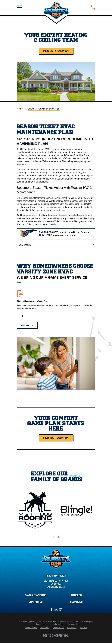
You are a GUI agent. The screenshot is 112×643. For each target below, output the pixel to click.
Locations (76, 601)
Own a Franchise (35, 595)
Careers (76, 595)
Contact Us (36, 601)
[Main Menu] (19, 7)
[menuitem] (31, 628)
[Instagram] (60, 609)
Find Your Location (56, 51)
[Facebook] (51, 609)
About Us (27, 325)
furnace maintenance (57, 210)
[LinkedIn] (56, 609)
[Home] (56, 7)
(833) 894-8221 (56, 575)
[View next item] (22, 316)
